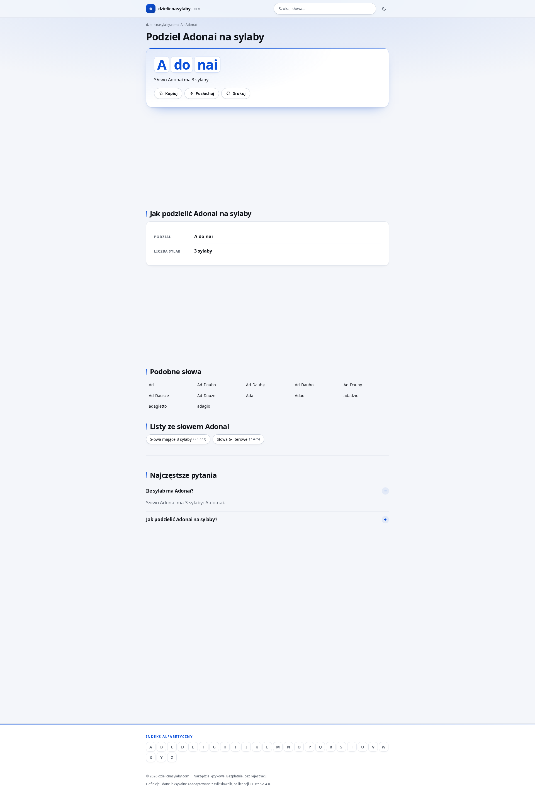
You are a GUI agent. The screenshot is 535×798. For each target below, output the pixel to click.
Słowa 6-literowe (238, 439)
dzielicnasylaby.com (161, 24)
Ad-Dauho (304, 384)
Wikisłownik (223, 784)
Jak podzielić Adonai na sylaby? (181, 519)
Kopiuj (171, 93)
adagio (203, 406)
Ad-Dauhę (255, 384)
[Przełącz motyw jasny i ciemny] (384, 8)
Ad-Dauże (206, 395)
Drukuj (238, 93)
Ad (151, 384)
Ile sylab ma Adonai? (169, 491)
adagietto (158, 406)
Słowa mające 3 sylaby (178, 439)
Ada (249, 395)
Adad (300, 395)
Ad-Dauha (206, 384)
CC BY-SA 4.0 (260, 784)
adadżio (351, 395)
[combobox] (325, 9)
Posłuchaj (205, 93)
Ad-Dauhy (353, 384)
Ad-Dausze (159, 395)
